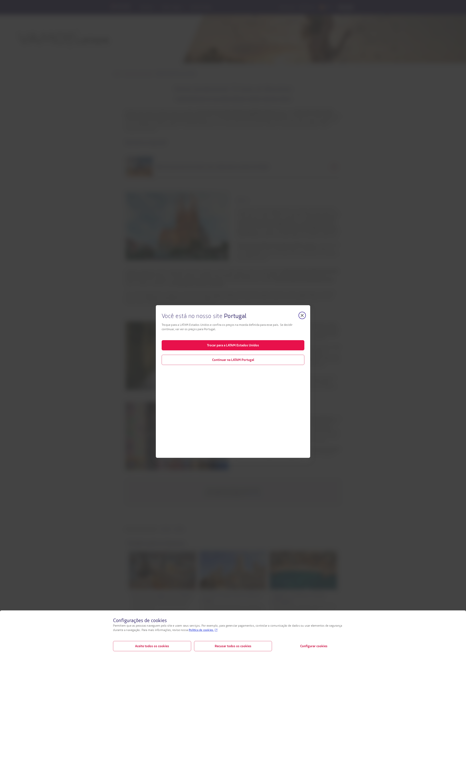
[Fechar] (302, 315)
